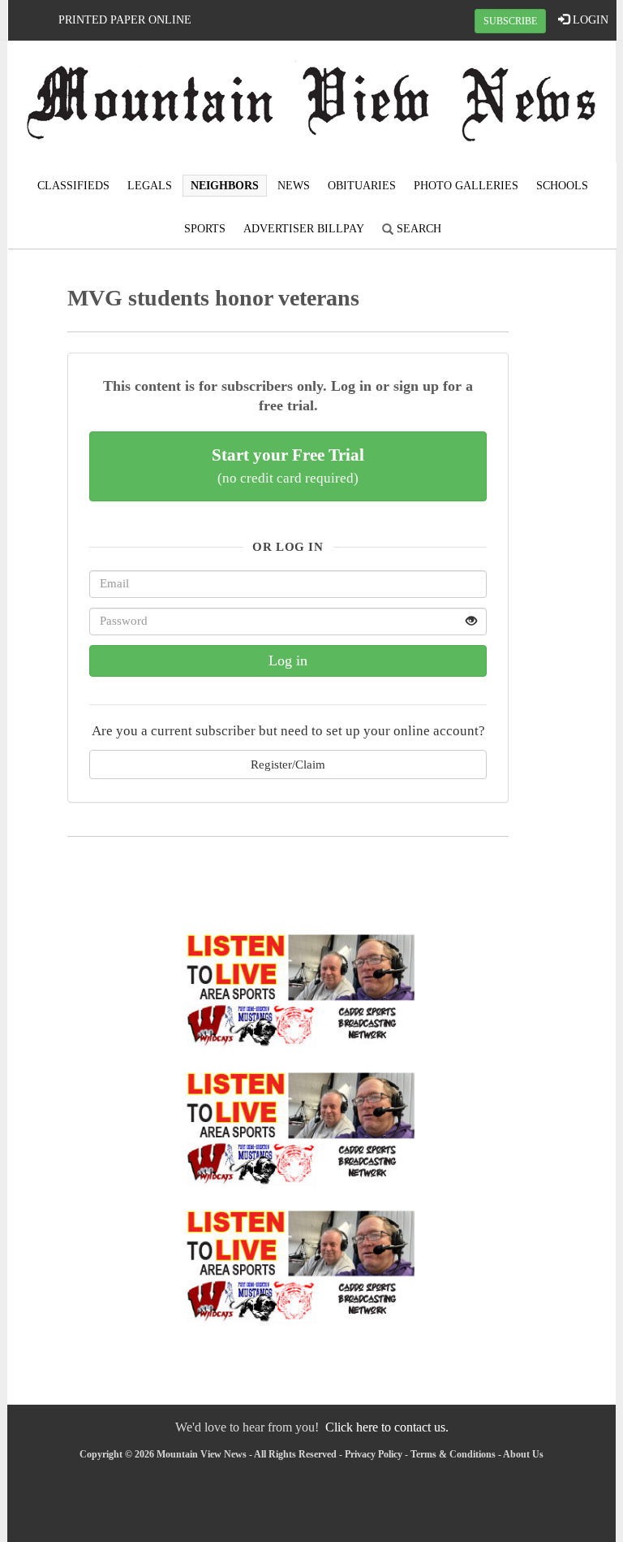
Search (417, 229)
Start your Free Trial (288, 465)
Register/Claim (288, 764)
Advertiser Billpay (303, 229)
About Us (523, 1454)
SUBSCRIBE (510, 21)
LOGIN (588, 20)
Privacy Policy (373, 1454)
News (293, 186)
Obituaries (362, 186)
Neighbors (225, 186)
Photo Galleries (466, 186)
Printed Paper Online (124, 20)
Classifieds (73, 186)
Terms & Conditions (453, 1454)
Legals (149, 186)
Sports (205, 229)
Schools (562, 186)
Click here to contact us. (387, 1427)
